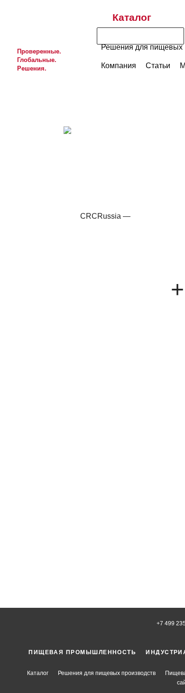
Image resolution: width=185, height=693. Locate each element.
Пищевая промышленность (82, 652)
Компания (118, 66)
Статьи (158, 66)
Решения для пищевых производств (107, 673)
